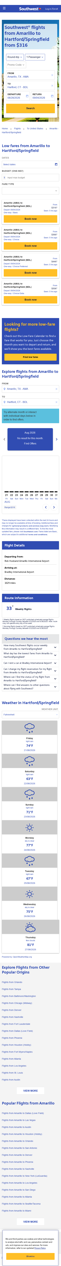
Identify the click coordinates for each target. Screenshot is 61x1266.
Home (5, 128)
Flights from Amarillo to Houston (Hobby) (22, 1134)
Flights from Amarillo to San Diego (19, 1190)
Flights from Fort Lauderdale (16, 1024)
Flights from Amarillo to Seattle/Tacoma (21, 1204)
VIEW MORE (30, 1090)
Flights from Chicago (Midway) (17, 1003)
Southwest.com (31, 531)
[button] (4, 8)
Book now (31, 219)
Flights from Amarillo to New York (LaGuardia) (24, 1176)
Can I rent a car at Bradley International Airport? (28, 663)
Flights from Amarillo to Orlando (17, 1141)
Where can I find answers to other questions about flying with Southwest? (27, 687)
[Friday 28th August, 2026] (42, 491)
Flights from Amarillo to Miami (16, 1210)
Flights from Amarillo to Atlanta (17, 1197)
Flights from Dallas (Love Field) (17, 1031)
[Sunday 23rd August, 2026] (17, 491)
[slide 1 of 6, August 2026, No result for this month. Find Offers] (30, 439)
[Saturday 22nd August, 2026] (12, 491)
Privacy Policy (40, 1248)
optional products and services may (28, 526)
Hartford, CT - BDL (18, 87)
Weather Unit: (50, 709)
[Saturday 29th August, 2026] (47, 491)
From (11, 73)
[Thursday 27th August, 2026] (37, 491)
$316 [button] (22, 45)
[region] (30, 1248)
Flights (17, 128)
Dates (5, 158)
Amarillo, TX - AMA (18, 76)
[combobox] (31, 389)
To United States (35, 128)
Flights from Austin (11, 1079)
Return (37, 94)
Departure (14, 94)
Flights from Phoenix (12, 1038)
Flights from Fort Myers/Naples (17, 1052)
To (9, 84)
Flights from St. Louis (12, 1073)
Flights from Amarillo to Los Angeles (19, 1183)
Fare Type (8, 184)
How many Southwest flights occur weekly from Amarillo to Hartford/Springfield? (25, 647)
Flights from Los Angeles (14, 1066)
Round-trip (13, 57)
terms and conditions (37, 534)
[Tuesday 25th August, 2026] (27, 491)
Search (30, 108)
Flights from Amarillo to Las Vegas (19, 1120)
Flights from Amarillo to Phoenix (17, 1162)
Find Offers (30, 443)
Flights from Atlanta (11, 1059)
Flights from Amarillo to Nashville (18, 1169)
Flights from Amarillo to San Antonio (19, 1148)
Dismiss (30, 1256)
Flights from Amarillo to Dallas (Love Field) (23, 1113)
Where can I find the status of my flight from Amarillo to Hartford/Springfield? (27, 679)
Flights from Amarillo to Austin (16, 1127)
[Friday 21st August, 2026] (7, 491)
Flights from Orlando (12, 982)
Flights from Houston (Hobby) (16, 1045)
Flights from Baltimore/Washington (19, 996)
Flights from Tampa (11, 989)
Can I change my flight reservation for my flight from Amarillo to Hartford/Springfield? (28, 671)
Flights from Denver (11, 1010)
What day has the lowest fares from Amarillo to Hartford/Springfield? (28, 655)
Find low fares (30, 357)
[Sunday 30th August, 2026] (52, 491)
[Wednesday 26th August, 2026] (32, 491)
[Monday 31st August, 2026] (57, 491)
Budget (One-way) (12, 171)
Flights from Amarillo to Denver (17, 1155)
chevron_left (4, 439)
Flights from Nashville (12, 1017)
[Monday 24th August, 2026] (22, 491)
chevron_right (56, 439)
